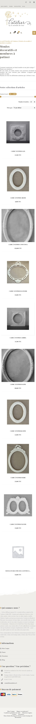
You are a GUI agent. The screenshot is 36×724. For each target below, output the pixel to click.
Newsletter (17, 6)
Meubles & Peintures (11, 41)
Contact (14, 714)
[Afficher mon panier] (17, 33)
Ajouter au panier (14, 155)
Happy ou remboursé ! (22, 711)
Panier (11, 6)
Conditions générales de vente (12, 713)
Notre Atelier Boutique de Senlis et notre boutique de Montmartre (18, 716)
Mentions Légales (27, 713)
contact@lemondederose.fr (10, 683)
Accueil (2, 41)
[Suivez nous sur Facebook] (26, 2)
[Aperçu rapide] (22, 155)
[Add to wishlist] (26, 155)
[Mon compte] (10, 33)
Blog (23, 6)
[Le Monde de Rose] (18, 19)
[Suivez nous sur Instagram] (30, 2)
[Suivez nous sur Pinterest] (34, 2)
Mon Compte (4, 6)
